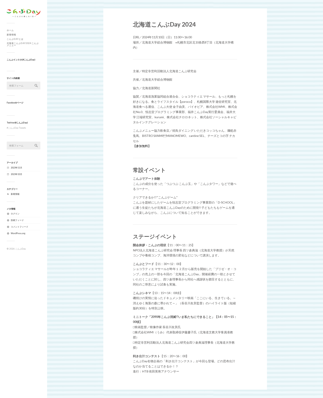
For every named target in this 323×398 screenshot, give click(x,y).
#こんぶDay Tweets (16, 127)
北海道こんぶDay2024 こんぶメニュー (23, 44)
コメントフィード (19, 226)
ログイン (15, 213)
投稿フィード (17, 220)
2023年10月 (16, 174)
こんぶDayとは (15, 39)
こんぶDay (20, 248)
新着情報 (11, 34)
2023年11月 (16, 167)
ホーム (10, 30)
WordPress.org (18, 233)
